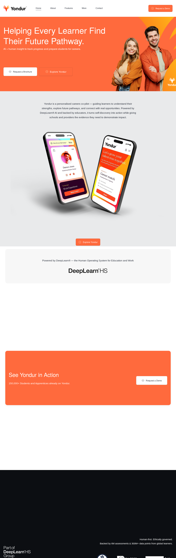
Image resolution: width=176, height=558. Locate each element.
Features (69, 8)
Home (38, 8)
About (53, 8)
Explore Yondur (58, 71)
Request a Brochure (22, 71)
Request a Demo (163, 8)
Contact (99, 8)
